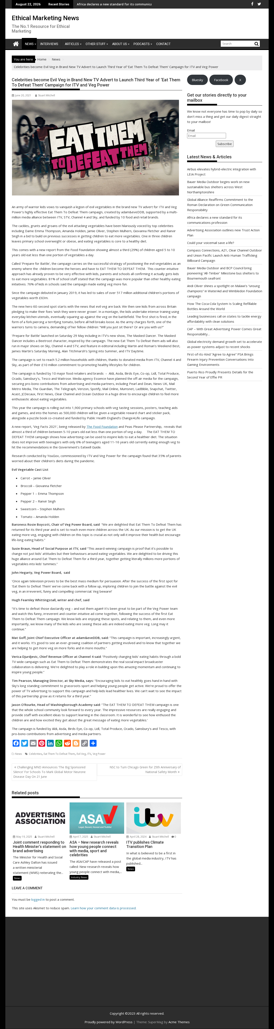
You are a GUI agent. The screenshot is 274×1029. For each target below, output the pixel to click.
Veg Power (99, 754)
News (29, 44)
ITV (89, 754)
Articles (72, 44)
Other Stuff (96, 44)
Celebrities (35, 754)
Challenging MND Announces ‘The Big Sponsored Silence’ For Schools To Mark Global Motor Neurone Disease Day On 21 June (49, 772)
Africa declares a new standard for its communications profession (95, 4)
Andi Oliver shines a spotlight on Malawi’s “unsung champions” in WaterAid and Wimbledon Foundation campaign (224, 291)
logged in (38, 899)
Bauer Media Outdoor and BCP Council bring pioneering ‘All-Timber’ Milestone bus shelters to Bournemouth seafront (223, 273)
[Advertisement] (52, 966)
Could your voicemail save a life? (210, 243)
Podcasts (142, 44)
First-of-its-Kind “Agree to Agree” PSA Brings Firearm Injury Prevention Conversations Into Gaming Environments (220, 359)
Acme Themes (179, 1022)
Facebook (221, 80)
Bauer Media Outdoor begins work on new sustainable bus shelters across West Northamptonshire (218, 187)
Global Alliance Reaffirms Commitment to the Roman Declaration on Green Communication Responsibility (220, 204)
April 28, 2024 (137, 836)
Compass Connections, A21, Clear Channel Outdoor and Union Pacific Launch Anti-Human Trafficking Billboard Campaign (224, 255)
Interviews (49, 44)
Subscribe (224, 144)
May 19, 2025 (24, 836)
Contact (163, 44)
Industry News (79, 877)
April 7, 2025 (80, 836)
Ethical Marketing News (45, 18)
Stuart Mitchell (46, 95)
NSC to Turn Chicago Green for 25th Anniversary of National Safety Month (145, 769)
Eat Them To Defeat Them (59, 754)
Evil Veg (81, 754)
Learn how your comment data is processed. (103, 908)
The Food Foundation (102, 426)
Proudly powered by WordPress (109, 1022)
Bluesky (197, 80)
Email (191, 130)
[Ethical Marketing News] (16, 43)
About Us (119, 44)
